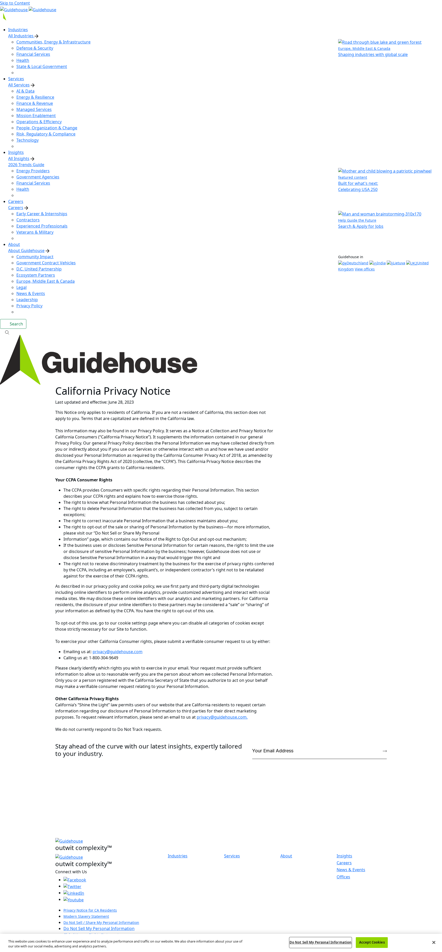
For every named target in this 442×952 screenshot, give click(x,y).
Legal (21, 287)
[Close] (433, 942)
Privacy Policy (29, 306)
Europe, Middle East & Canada (45, 281)
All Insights (18, 158)
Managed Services (34, 109)
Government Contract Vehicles (46, 263)
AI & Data (25, 91)
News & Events (30, 293)
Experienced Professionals (42, 226)
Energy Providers (33, 171)
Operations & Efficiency (39, 121)
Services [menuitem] (16, 79)
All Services (19, 85)
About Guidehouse (26, 250)
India (381, 262)
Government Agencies (37, 177)
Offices (343, 877)
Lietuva (399, 262)
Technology (27, 140)
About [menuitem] (14, 244)
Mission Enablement (36, 115)
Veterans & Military (34, 232)
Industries (177, 856)
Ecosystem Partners (35, 275)
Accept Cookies (372, 942)
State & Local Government (41, 66)
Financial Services (33, 54)
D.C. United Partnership (39, 269)
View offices (365, 269)
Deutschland (357, 262)
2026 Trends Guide (26, 164)
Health (22, 60)
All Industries (21, 36)
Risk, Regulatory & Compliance (45, 134)
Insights (344, 856)
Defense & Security (34, 48)
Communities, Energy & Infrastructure (53, 42)
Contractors (28, 220)
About (286, 856)
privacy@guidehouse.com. (222, 717)
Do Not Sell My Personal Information (99, 928)
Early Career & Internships (41, 214)
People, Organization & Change (46, 128)
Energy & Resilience (35, 97)
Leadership (27, 299)
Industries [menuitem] (18, 29)
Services (232, 856)
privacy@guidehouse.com (117, 651)
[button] (221, 332)
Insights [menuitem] (16, 152)
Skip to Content (15, 3)
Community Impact (34, 256)
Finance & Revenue (34, 103)
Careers (15, 207)
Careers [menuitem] (15, 201)
